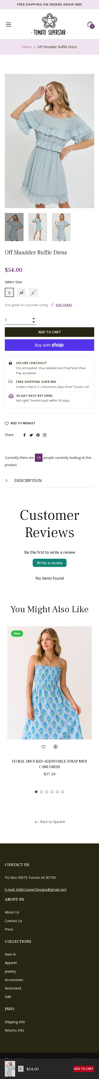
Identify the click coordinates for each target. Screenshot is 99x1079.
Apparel (11, 962)
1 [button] (36, 791)
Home (26, 47)
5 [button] (57, 791)
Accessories (14, 979)
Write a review (49, 562)
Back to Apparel (52, 822)
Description (27, 480)
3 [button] (46, 791)
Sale (8, 996)
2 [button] (41, 791)
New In (10, 954)
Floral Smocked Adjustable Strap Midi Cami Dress (49, 764)
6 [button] (62, 791)
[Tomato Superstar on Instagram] (44, 434)
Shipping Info (15, 1022)
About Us (12, 912)
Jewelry (10, 971)
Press (9, 929)
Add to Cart (83, 1069)
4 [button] (52, 791)
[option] (49, 709)
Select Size (13, 282)
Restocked (13, 988)
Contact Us (13, 920)
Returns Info (14, 1030)
